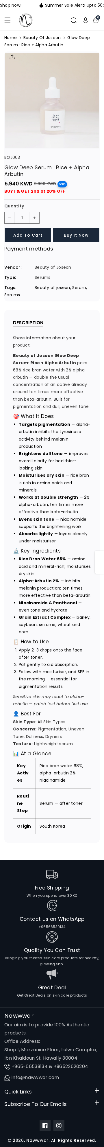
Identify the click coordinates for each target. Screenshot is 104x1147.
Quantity (14, 206)
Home (10, 37)
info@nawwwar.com (35, 1077)
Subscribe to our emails (35, 1104)
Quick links (18, 1091)
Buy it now (76, 235)
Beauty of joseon (52, 287)
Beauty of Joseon (42, 37)
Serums (12, 295)
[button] (10, 20)
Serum (79, 287)
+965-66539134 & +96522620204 (50, 1066)
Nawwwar (37, 1140)
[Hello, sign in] (85, 20)
